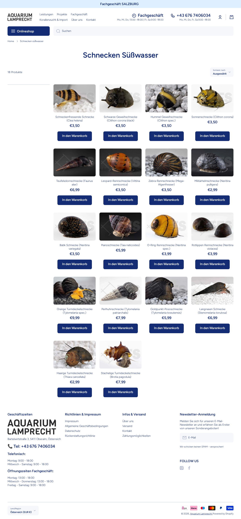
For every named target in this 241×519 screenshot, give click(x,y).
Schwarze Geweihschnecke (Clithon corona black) (120, 118)
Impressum (72, 421)
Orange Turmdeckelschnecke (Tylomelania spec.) (74, 310)
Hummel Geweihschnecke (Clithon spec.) (166, 118)
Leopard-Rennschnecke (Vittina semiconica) (120, 182)
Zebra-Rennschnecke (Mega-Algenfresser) (166, 182)
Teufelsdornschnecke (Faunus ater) (74, 182)
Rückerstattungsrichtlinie (80, 435)
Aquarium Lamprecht (201, 513)
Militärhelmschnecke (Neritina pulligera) (212, 182)
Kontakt (127, 431)
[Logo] (20, 17)
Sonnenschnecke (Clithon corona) (212, 117)
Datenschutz (72, 431)
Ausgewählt (220, 73)
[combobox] (143, 31)
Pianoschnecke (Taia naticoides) (120, 245)
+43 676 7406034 (194, 15)
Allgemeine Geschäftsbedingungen (86, 426)
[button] (231, 17)
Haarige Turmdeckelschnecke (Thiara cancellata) (75, 374)
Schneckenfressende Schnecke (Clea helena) (74, 118)
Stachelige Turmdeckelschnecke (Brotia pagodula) (120, 374)
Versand (127, 426)
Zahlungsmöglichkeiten (136, 435)
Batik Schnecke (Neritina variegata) (74, 246)
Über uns (127, 421)
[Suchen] (56, 31)
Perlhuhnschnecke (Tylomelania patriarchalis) (120, 310)
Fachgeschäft (150, 15)
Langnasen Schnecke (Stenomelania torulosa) (212, 310)
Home (11, 41)
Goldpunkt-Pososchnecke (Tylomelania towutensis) (166, 310)
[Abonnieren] (228, 437)
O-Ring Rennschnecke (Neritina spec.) (166, 246)
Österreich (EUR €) (21, 512)
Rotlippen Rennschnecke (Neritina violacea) (212, 246)
